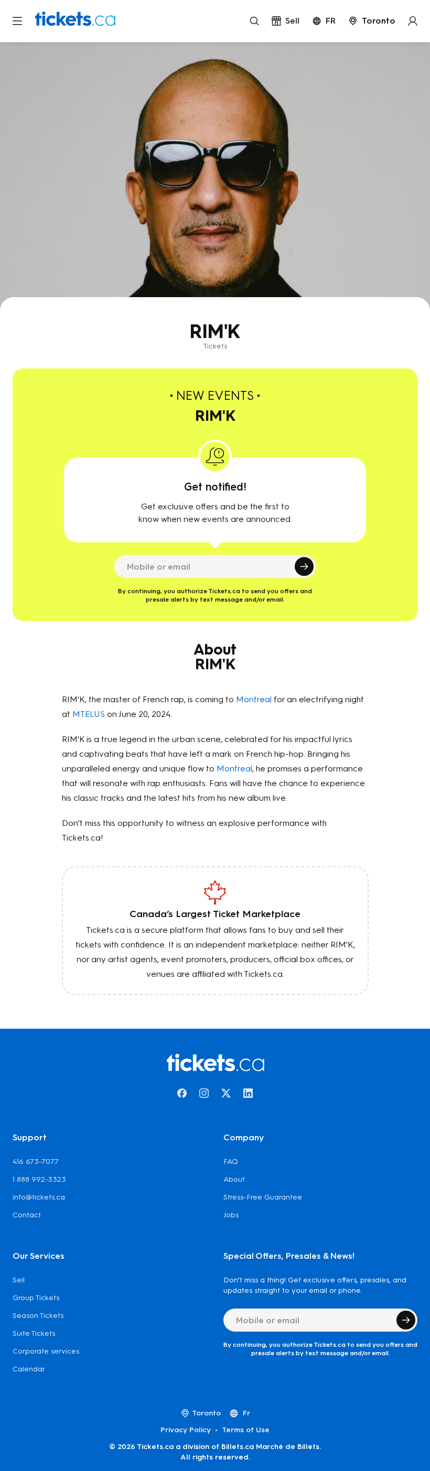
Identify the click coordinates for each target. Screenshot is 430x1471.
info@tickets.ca (39, 1197)
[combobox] (371, 20)
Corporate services (46, 1351)
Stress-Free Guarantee (262, 1197)
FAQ (230, 1161)
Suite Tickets (34, 1333)
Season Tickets (38, 1315)
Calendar (29, 1369)
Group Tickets (36, 1297)
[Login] (412, 20)
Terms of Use (246, 1429)
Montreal (254, 699)
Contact (27, 1215)
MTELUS (88, 714)
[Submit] (304, 566)
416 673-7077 (36, 1161)
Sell (19, 1280)
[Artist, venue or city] (254, 20)
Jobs (231, 1215)
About (234, 1179)
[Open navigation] (17, 21)
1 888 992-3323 (39, 1179)
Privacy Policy (185, 1429)
